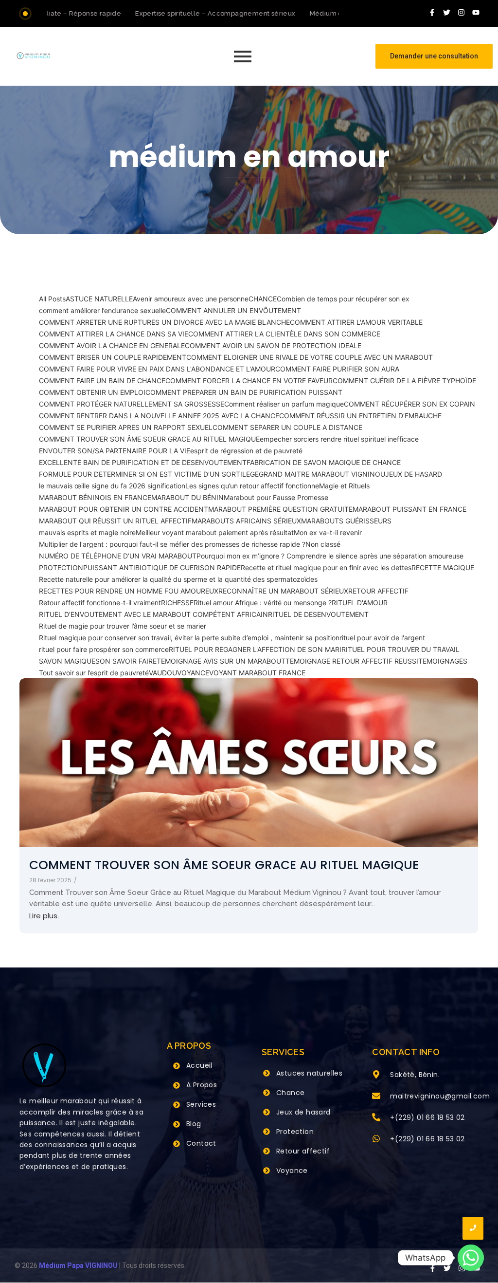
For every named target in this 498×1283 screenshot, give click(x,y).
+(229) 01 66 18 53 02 (427, 1117)
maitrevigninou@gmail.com (440, 1096)
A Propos (201, 1085)
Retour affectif (303, 1151)
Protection (295, 1131)
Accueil (199, 1065)
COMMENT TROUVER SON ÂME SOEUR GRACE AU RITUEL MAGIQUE (224, 865)
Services (201, 1104)
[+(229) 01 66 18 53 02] (376, 1118)
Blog (193, 1124)
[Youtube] (476, 12)
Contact (201, 1143)
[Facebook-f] (432, 12)
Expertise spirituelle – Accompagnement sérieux (204, 13)
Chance (290, 1092)
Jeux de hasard (303, 1112)
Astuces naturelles (309, 1073)
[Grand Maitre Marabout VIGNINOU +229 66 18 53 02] (33, 55)
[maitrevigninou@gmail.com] (376, 1096)
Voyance (292, 1170)
